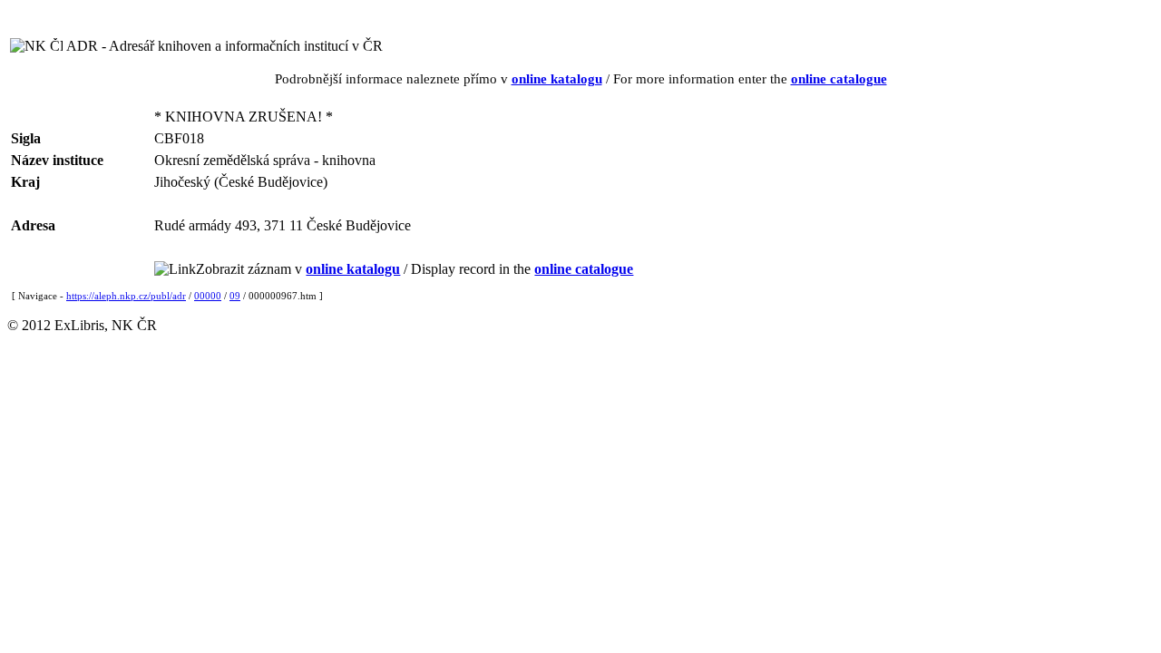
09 (234, 295)
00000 (207, 295)
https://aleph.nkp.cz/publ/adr (126, 295)
